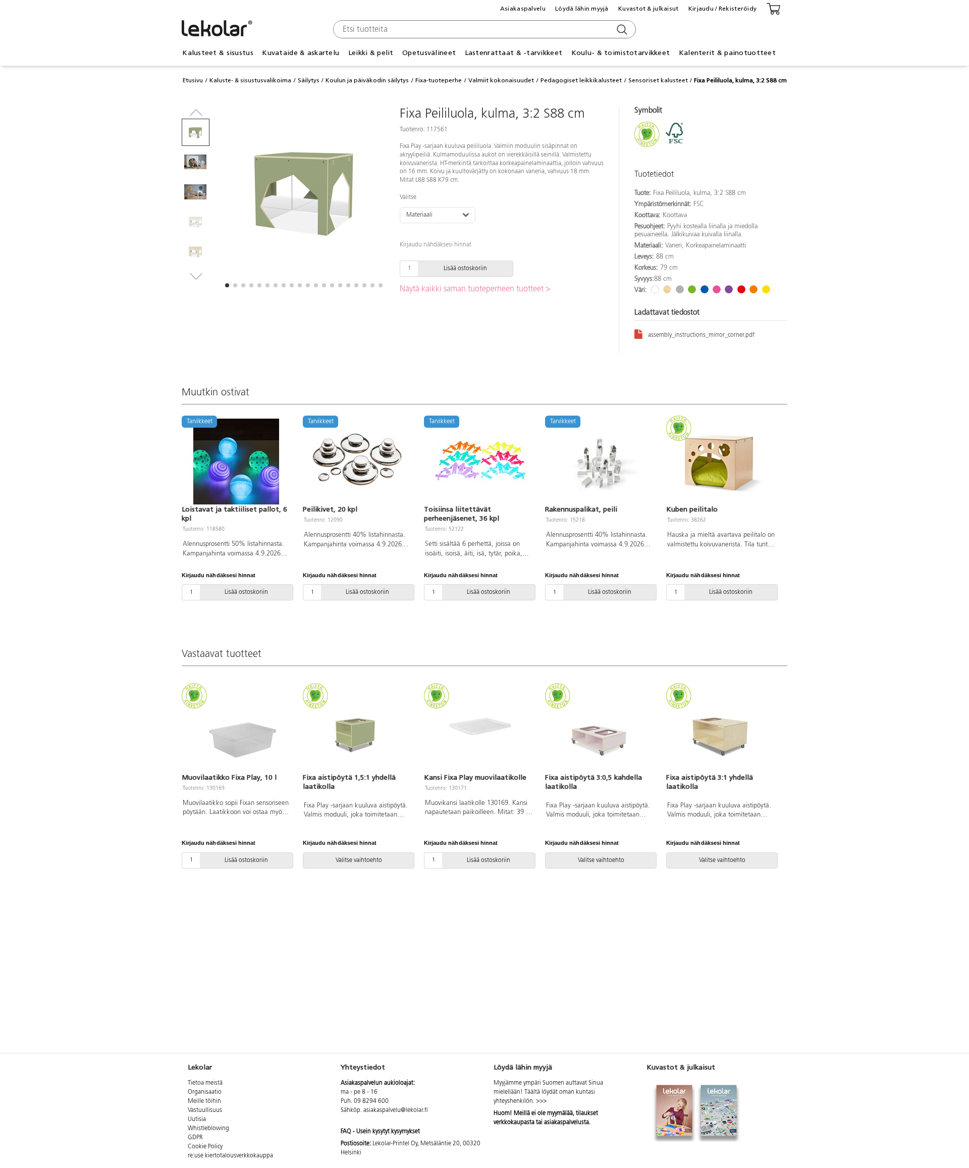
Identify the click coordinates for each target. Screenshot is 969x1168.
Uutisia (197, 1119)
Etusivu (193, 80)
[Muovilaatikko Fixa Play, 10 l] (236, 729)
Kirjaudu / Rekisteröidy (722, 8)
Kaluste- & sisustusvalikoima (250, 80)
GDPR (195, 1138)
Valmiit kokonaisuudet (501, 80)
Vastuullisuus (205, 1110)
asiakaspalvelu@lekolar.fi (395, 1110)
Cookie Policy (205, 1147)
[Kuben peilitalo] (720, 461)
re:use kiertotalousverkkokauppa (230, 1156)
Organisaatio (205, 1092)
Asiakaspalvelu (523, 8)
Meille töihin (204, 1101)
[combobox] (483, 29)
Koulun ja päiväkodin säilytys (367, 80)
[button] (227, 285)
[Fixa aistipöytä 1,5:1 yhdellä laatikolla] (357, 729)
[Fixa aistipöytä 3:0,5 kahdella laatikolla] (599, 729)
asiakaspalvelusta (566, 1123)
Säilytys (308, 80)
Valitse (408, 197)
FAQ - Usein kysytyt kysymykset (380, 1132)
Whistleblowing (208, 1129)
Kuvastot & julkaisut (648, 8)
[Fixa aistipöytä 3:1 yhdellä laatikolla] (720, 729)
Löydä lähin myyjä (582, 8)
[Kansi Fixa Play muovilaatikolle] (478, 729)
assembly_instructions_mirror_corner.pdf (701, 335)
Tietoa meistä (205, 1083)
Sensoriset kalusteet (658, 80)
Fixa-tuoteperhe (438, 80)
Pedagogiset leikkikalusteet (581, 80)
